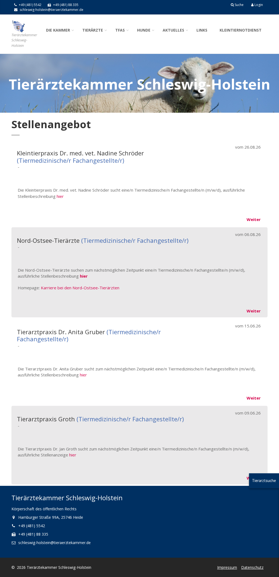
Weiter (254, 219)
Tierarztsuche (264, 480)
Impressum (227, 567)
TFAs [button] (120, 30)
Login (258, 4)
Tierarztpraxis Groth (46, 419)
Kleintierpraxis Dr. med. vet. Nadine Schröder (80, 153)
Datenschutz (252, 567)
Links (201, 30)
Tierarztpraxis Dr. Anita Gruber (61, 332)
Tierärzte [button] (92, 30)
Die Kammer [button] (58, 30)
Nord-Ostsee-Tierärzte (48, 240)
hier (60, 196)
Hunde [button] (143, 30)
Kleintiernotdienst (241, 30)
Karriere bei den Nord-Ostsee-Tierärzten (80, 287)
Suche (239, 4)
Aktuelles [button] (173, 30)
